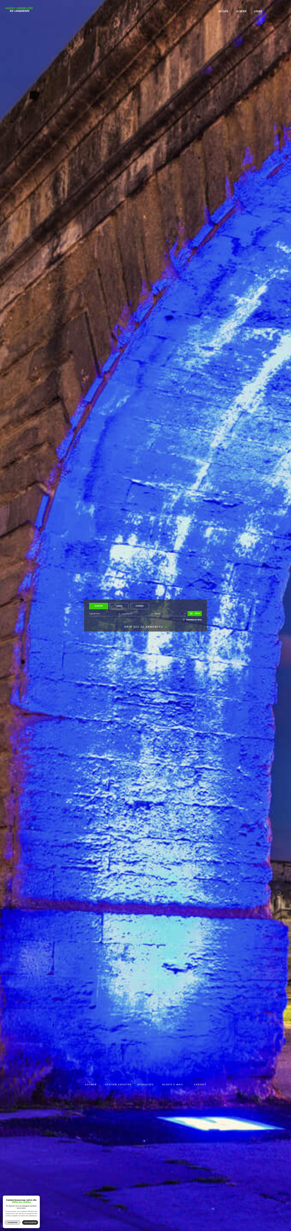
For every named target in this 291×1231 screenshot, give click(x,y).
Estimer (139, 606)
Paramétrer (12, 1222)
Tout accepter (30, 1222)
